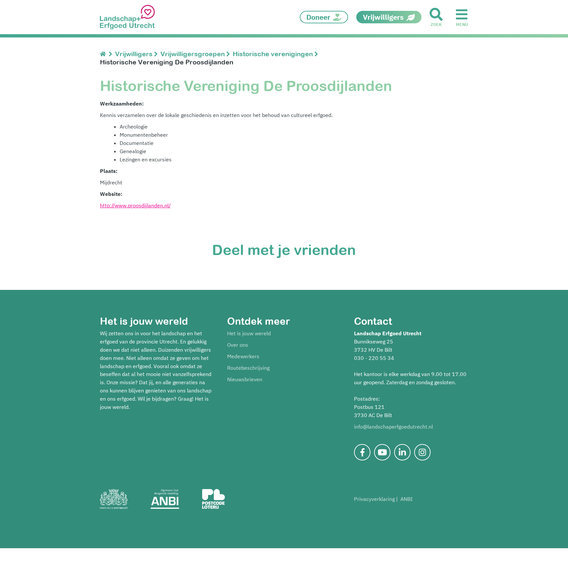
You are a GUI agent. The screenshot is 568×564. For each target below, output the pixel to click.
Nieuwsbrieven (244, 379)
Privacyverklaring (374, 499)
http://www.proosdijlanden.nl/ (135, 205)
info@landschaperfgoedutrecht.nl (393, 426)
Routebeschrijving (248, 367)
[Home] (104, 54)
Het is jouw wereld (249, 333)
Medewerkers (243, 356)
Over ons (237, 344)
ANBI (406, 499)
